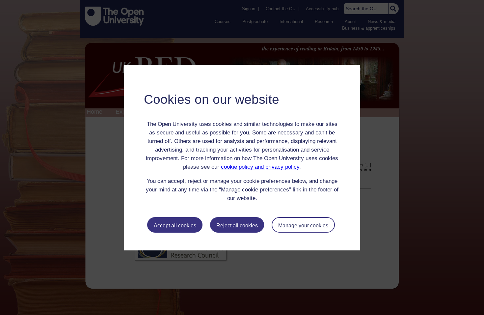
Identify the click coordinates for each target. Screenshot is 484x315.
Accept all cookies (175, 225)
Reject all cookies (237, 225)
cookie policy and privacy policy (260, 167)
